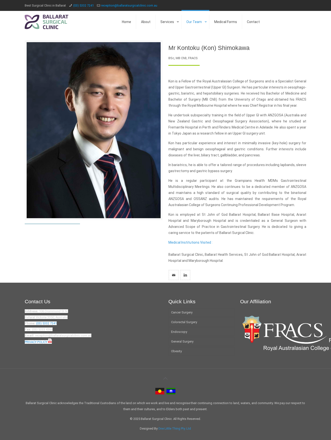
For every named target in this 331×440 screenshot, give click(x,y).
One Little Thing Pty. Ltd (174, 428)
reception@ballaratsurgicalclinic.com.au (129, 5)
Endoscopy (179, 332)
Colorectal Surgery (184, 322)
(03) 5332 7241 (83, 5)
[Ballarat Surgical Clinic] (46, 22)
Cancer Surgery (181, 312)
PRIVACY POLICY (36, 342)
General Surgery (182, 341)
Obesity (176, 351)
